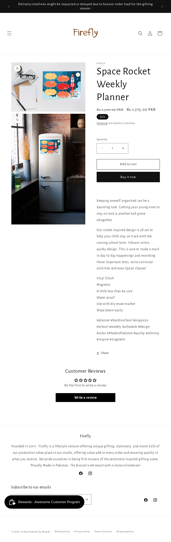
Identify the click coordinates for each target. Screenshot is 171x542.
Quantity (102, 139)
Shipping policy (125, 531)
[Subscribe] (86, 499)
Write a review (85, 397)
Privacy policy (82, 531)
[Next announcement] (162, 6)
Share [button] (105, 353)
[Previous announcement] (9, 6)
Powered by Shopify (39, 531)
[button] (9, 33)
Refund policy (62, 531)
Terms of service (103, 531)
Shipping (102, 123)
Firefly (24, 531)
